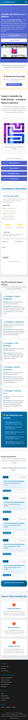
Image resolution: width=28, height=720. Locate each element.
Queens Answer (14, 178)
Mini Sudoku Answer (14, 173)
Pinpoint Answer (14, 168)
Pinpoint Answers (5, 680)
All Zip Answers (4, 670)
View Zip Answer (15, 35)
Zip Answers (4, 686)
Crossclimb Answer (14, 163)
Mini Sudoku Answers (6, 682)
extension (8, 707)
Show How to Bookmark (14, 84)
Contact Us (3, 700)
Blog (2, 693)
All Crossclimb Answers (6, 677)
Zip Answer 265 (4, 666)
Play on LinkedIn (15, 40)
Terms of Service (5, 698)
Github (13, 707)
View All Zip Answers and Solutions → (14, 583)
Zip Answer (3, 668)
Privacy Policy (4, 695)
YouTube (3, 707)
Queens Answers (5, 684)
